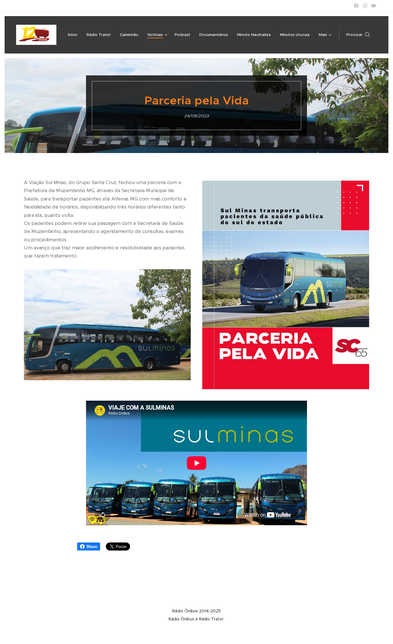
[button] (358, 35)
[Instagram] (365, 6)
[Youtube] (373, 6)
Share (91, 546)
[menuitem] (74, 35)
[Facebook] (356, 6)
